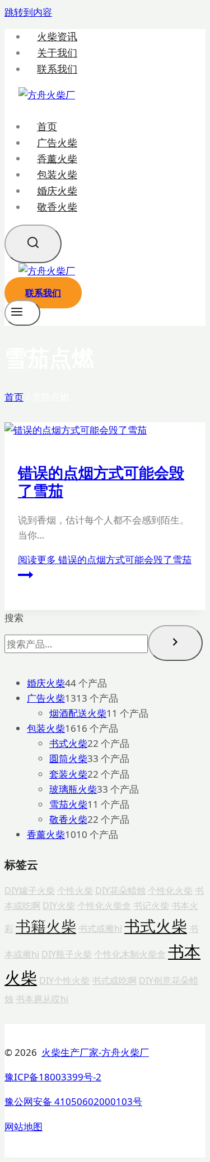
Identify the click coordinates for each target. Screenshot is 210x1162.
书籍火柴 (46, 926)
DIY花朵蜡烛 (120, 890)
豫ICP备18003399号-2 (52, 1076)
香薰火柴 (57, 158)
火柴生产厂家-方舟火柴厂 (95, 1052)
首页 (47, 126)
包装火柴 (57, 174)
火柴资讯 (57, 36)
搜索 (14, 617)
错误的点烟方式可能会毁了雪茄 (101, 481)
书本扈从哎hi (42, 999)
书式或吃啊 (114, 980)
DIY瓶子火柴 (66, 954)
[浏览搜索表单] (33, 244)
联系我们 (57, 69)
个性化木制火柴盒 (130, 954)
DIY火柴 (59, 905)
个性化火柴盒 (104, 905)
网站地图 (23, 1126)
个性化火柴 (170, 890)
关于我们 (57, 53)
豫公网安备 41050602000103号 (73, 1101)
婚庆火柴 (57, 190)
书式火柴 (155, 925)
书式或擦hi (100, 928)
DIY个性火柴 (64, 980)
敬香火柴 (57, 206)
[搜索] (175, 643)
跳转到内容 (28, 12)
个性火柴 (75, 890)
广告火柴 (57, 142)
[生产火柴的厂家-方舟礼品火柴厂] (46, 94)
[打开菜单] (22, 313)
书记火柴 (151, 905)
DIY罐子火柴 (29, 890)
